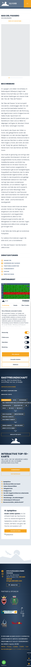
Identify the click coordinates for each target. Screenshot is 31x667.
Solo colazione (7, 414)
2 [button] (10, 77)
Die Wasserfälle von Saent (10, 484)
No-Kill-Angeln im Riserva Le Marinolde (15, 493)
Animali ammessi (7, 425)
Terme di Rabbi (7, 495)
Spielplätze (6, 481)
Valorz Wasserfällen (9, 486)
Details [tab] (15, 305)
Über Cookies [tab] (25, 305)
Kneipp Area (6, 491)
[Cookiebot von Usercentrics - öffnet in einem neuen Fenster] (22, 301)
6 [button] (16, 77)
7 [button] (17, 77)
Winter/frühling (15, 474)
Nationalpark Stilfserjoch (10, 500)
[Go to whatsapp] (4, 662)
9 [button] (20, 77)
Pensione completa (8, 416)
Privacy (9, 646)
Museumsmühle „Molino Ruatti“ (12, 502)
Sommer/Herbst (15, 469)
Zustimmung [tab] (5, 305)
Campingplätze (6, 405)
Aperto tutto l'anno (8, 428)
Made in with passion (21, 649)
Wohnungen (22, 400)
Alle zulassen (15, 354)
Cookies (15, 646)
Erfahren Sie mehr (15, 531)
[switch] (27, 337)
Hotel (14, 400)
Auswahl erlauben (15, 359)
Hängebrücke (6, 488)
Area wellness (19, 425)
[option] (15, 50)
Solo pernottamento (8, 419)
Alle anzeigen (6, 400)
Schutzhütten (18, 405)
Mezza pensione (18, 414)
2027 (6, 284)
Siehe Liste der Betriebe (14, 21)
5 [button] (14, 77)
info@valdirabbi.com (14, 581)
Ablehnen (15, 364)
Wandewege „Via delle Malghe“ (12, 497)
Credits (21, 646)
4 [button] (13, 77)
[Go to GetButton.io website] (3, 665)
